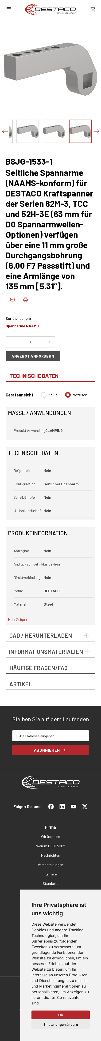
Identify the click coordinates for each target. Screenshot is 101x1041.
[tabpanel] (50, 505)
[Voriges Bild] (4, 131)
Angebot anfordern (33, 356)
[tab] (50, 374)
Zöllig (53, 394)
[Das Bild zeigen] (27, 131)
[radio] (44, 395)
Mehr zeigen (17, 619)
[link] (50, 9)
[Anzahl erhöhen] (49, 341)
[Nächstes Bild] (96, 131)
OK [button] (60, 1015)
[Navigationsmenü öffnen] (8, 8)
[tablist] (50, 374)
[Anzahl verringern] (11, 341)
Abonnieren (47, 750)
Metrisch (80, 394)
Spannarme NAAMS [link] (22, 326)
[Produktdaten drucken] (25, 299)
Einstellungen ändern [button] (60, 1024)
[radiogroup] (64, 396)
